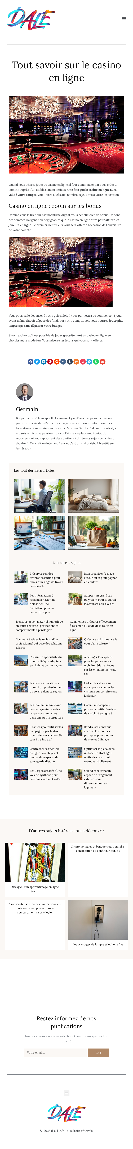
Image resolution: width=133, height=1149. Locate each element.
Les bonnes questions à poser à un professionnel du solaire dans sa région (46, 687)
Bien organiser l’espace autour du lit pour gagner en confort (100, 578)
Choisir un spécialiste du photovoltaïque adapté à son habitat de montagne (46, 661)
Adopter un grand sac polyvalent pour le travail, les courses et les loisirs (100, 600)
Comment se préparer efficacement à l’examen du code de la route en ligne (93, 626)
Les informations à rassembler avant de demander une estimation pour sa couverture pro (42, 604)
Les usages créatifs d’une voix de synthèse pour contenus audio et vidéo (46, 775)
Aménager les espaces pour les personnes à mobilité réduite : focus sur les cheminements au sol (100, 665)
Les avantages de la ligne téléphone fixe (98, 944)
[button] (31, 362)
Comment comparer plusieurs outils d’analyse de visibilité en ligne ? (100, 709)
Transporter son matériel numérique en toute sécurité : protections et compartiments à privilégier (39, 626)
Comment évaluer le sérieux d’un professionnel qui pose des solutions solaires (39, 643)
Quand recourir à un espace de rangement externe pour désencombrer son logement (98, 779)
